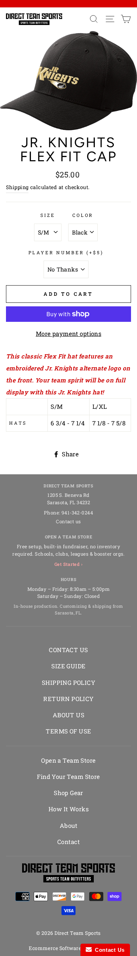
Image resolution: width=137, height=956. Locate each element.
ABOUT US (68, 715)
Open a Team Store (68, 760)
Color (82, 215)
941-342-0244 (77, 513)
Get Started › (68, 564)
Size (47, 215)
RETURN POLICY (68, 699)
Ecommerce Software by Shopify (68, 948)
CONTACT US (68, 650)
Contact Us (108, 950)
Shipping (17, 187)
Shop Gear (68, 793)
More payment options (69, 334)
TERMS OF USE (68, 731)
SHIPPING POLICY (68, 683)
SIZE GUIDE (68, 666)
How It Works (68, 809)
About (68, 825)
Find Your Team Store (68, 777)
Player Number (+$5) (66, 252)
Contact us (68, 521)
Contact (68, 842)
